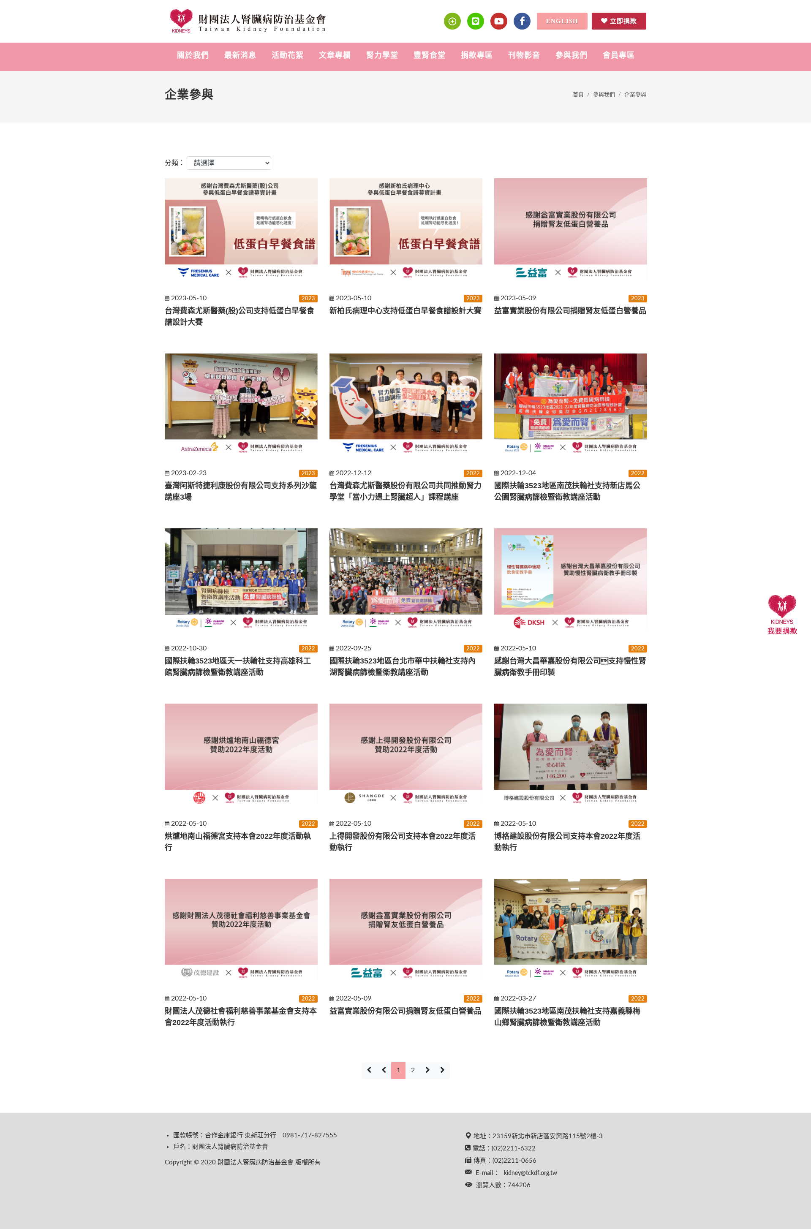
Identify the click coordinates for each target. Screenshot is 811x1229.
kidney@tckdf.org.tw (530, 1173)
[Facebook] (522, 21)
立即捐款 (623, 21)
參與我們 (604, 95)
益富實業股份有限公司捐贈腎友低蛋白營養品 (570, 311)
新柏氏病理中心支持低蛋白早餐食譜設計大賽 (405, 311)
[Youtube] (498, 21)
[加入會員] (452, 21)
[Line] (475, 21)
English (562, 21)
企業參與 (635, 95)
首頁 (578, 95)
